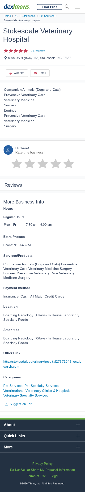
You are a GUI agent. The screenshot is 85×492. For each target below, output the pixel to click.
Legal (54, 476)
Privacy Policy (42, 463)
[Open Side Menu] (77, 7)
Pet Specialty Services (42, 386)
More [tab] (8, 447)
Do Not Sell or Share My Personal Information (42, 470)
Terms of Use (36, 476)
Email (42, 73)
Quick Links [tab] (14, 436)
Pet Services (12, 386)
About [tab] (9, 425)
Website (19, 73)
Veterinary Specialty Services (25, 395)
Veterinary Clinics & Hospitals (48, 391)
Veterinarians (13, 391)
